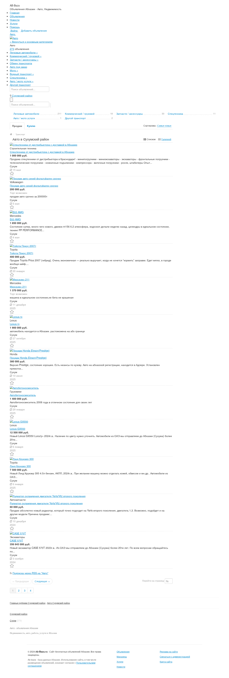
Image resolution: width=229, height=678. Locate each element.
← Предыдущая (21, 581)
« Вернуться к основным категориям (31, 41)
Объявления (17, 16)
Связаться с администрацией (175, 656)
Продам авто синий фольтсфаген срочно (34, 185)
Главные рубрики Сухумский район (27, 602)
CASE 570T (16, 540)
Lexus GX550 (17, 429)
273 (12, 49)
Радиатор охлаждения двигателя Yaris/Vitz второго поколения (46, 503)
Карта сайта (166, 661)
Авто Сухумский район (58, 602)
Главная (15, 12)
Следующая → (42, 581)
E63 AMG (15, 219)
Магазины (122, 656)
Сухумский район (18, 613)
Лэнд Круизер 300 (20, 466)
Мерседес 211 (18, 286)
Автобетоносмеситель (23, 395)
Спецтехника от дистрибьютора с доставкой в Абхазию (42, 152)
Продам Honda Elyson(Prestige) (28, 357)
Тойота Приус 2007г (21, 253)
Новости (15, 20)
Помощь (15, 27)
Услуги (14, 23)
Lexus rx (15, 324)
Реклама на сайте (169, 651)
